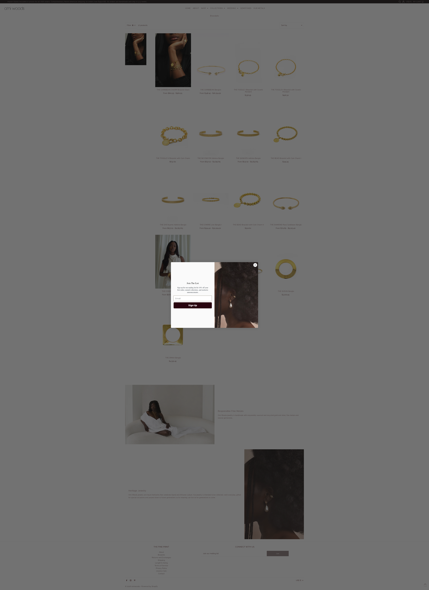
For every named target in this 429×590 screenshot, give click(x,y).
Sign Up (192, 305)
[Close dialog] (255, 265)
